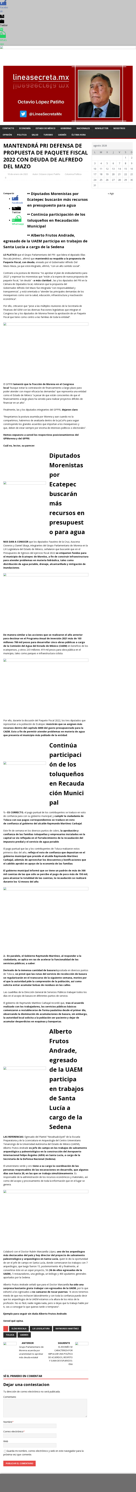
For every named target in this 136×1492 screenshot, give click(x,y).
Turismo (48, 134)
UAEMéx (62, 134)
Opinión (7, 134)
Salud (35, 134)
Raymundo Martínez (67, 1328)
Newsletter (101, 128)
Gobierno (66, 128)
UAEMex (24, 1334)
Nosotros (119, 128)
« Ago (111, 193)
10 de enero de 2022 (17, 174)
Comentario (9, 1396)
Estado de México (45, 128)
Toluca (10, 1334)
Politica (22, 134)
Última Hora (78, 134)
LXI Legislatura (41, 1328)
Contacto (8, 128)
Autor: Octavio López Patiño (46, 174)
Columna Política (73, 174)
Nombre (7, 1421)
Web (5, 1441)
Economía (25, 128)
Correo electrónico (13, 1431)
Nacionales (83, 128)
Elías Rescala (19, 1328)
